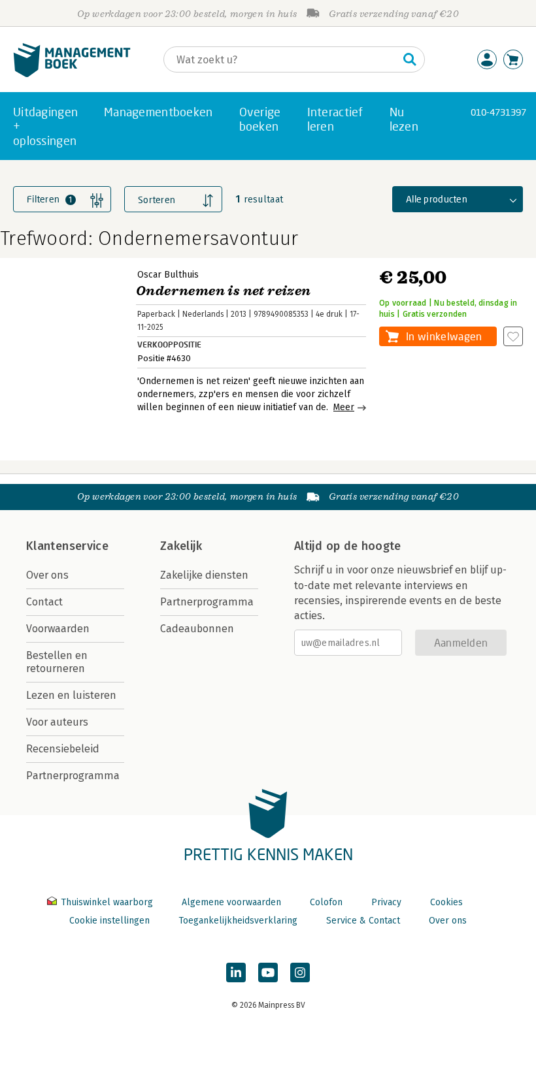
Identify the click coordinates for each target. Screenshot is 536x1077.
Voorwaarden (58, 628)
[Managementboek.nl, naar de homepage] (72, 74)
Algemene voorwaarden (231, 902)
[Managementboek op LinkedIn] (236, 972)
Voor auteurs (57, 722)
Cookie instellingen (109, 920)
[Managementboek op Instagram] (300, 972)
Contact (44, 602)
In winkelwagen (444, 336)
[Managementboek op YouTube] (268, 972)
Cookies (446, 902)
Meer (343, 407)
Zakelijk (181, 546)
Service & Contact (363, 920)
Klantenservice (67, 546)
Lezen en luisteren (71, 695)
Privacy (386, 902)
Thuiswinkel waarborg (107, 902)
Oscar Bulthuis (168, 274)
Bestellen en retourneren (57, 662)
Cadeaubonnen (197, 628)
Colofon (326, 902)
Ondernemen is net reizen (223, 291)
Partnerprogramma (73, 775)
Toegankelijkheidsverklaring (237, 920)
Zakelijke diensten (204, 575)
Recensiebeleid (62, 749)
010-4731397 (498, 112)
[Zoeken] (410, 59)
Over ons (47, 575)
